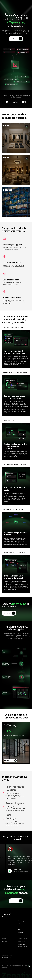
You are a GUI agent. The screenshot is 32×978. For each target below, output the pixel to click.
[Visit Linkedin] (29, 966)
